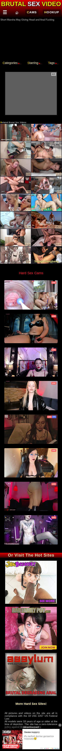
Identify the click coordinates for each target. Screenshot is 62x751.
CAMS (32, 12)
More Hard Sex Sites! (31, 703)
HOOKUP (51, 12)
